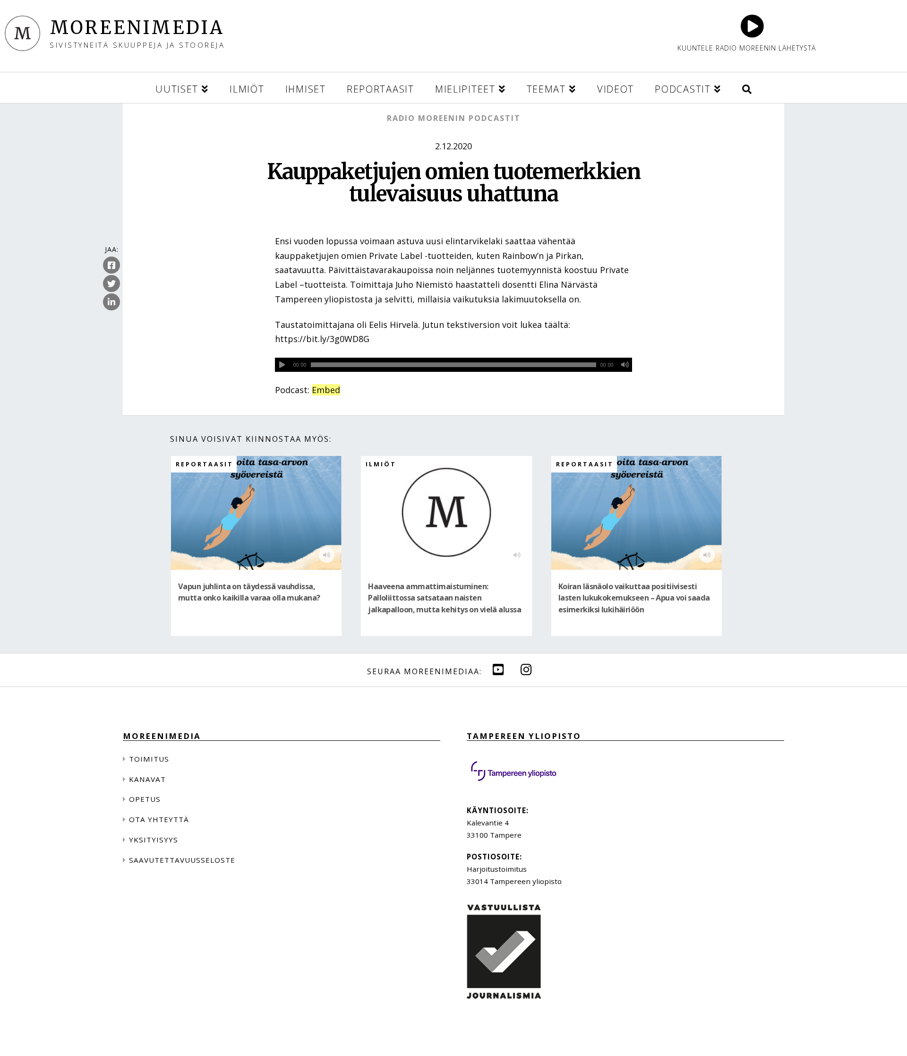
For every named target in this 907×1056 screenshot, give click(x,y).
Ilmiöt (381, 464)
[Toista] (282, 365)
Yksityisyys (153, 839)
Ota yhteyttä (159, 819)
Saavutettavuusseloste (182, 860)
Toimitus (149, 759)
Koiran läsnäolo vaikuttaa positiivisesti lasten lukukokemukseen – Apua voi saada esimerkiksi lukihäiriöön (634, 598)
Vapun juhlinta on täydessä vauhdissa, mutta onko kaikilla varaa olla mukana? (249, 592)
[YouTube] (498, 669)
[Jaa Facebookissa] (111, 265)
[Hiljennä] (625, 365)
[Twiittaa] (111, 283)
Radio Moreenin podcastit (454, 118)
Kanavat (147, 779)
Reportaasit (204, 464)
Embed (326, 389)
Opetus (145, 799)
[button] (746, 87)
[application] (453, 365)
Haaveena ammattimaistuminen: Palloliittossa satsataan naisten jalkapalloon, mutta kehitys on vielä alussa (444, 598)
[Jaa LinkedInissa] (111, 302)
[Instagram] (526, 669)
